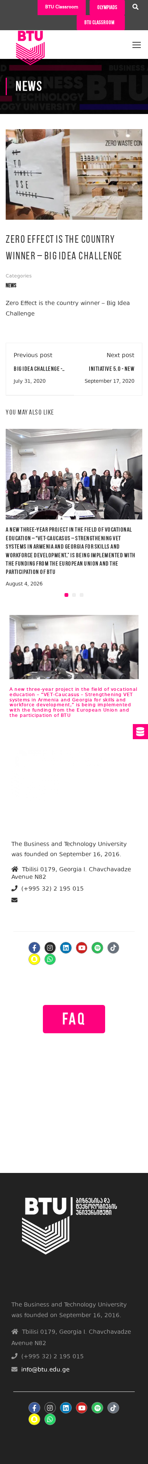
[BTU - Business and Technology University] (30, 41)
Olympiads (107, 7)
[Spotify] (97, 948)
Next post (120, 355)
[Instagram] (50, 948)
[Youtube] (82, 948)
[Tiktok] (113, 948)
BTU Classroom (61, 7)
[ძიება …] (135, 8)
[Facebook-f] (34, 948)
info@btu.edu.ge (41, 909)
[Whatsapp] (50, 959)
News (11, 285)
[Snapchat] (34, 959)
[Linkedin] (66, 948)
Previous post (33, 355)
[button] (66, 595)
